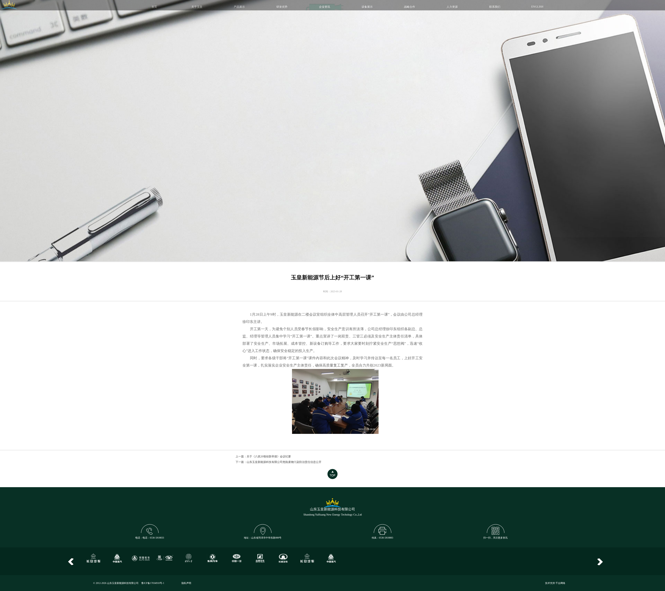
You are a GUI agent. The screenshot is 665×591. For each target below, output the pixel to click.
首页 (154, 6)
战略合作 (409, 6)
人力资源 (452, 6)
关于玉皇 (196, 6)
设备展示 (367, 6)
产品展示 (239, 6)
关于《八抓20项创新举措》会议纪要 (269, 456)
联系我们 (494, 6)
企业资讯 (324, 6)
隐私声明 (186, 583)
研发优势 (281, 6)
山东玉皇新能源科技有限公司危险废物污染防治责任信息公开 (284, 462)
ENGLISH (537, 6)
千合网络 (560, 583)
